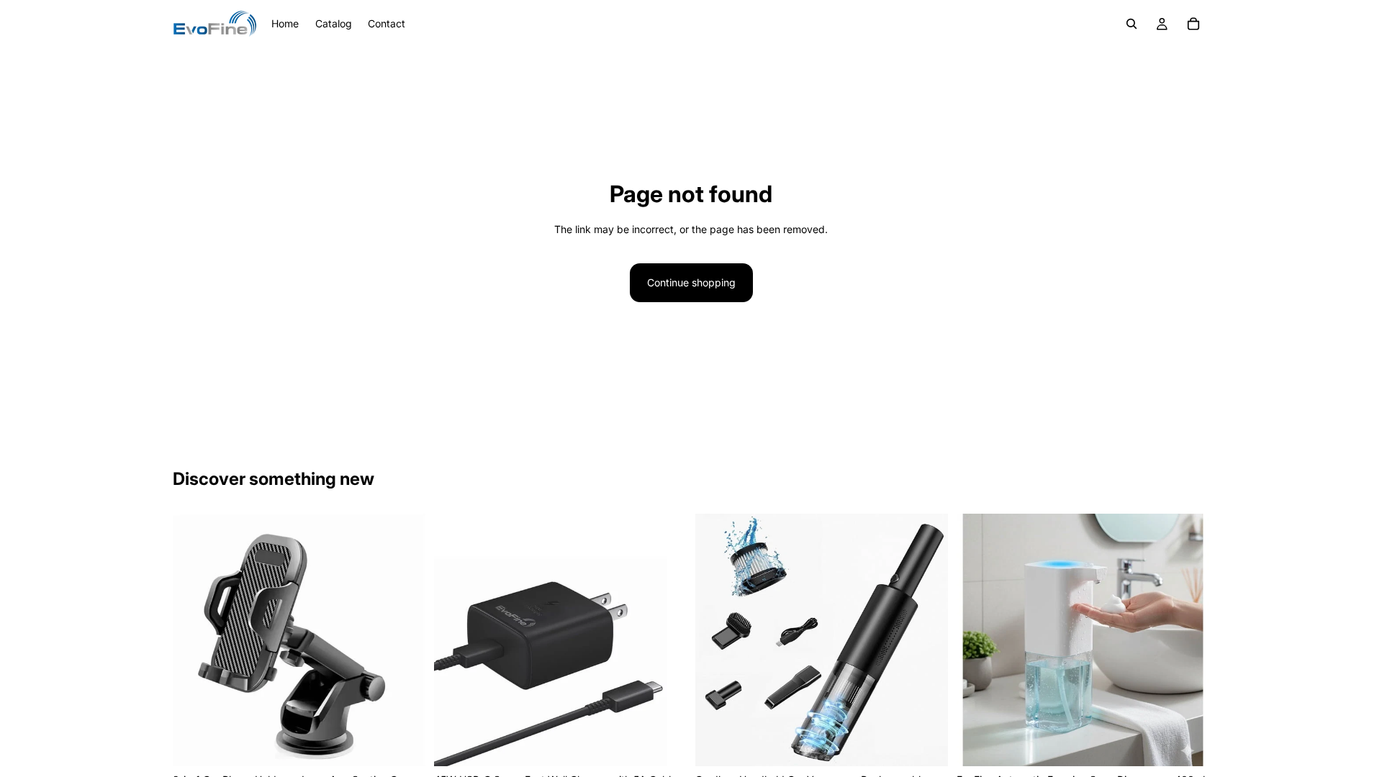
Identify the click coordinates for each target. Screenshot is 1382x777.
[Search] (1131, 24)
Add (415, 743)
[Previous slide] (194, 640)
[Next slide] (403, 640)
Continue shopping (691, 282)
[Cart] (1193, 24)
